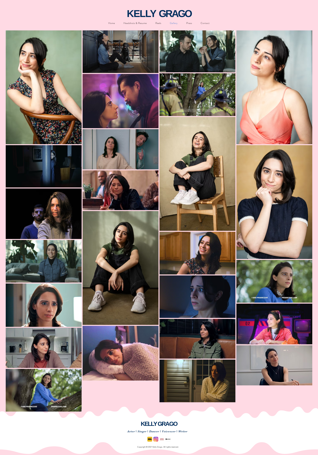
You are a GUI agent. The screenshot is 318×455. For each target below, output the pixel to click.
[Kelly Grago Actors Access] (161, 439)
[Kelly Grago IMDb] (149, 439)
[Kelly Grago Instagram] (155, 439)
